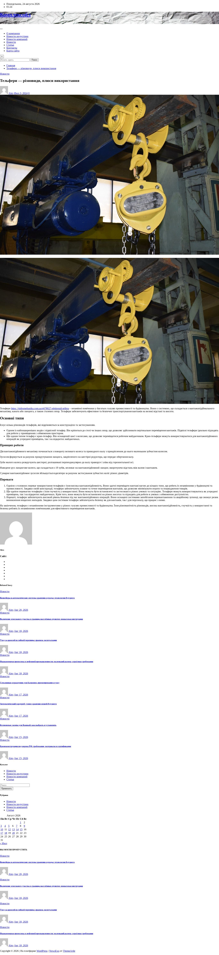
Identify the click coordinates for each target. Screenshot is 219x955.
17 (1, 833)
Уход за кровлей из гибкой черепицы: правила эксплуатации (28, 640)
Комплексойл (15, 14)
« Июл (3, 843)
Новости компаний (16, 39)
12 (9, 829)
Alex (10, 93)
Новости (11, 42)
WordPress (42, 951)
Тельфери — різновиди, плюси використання (31, 68)
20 (13, 833)
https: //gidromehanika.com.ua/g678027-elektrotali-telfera (40, 408)
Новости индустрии (17, 36)
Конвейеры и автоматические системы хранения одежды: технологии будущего (37, 598)
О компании (13, 33)
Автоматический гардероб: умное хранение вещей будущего (28, 704)
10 (1, 829)
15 (21, 829)
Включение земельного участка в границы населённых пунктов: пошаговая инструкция (41, 619)
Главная (10, 65)
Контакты (11, 47)
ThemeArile (69, 951)
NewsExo (54, 951)
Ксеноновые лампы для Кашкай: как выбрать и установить (28, 725)
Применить (6, 788)
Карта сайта (12, 50)
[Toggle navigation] (1, 28)
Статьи (10, 45)
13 (13, 829)
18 (5, 833)
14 (17, 829)
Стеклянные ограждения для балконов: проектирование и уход (29, 682)
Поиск (34, 60)
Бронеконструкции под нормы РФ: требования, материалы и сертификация (35, 746)
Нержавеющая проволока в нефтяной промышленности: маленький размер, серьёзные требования (46, 661)
